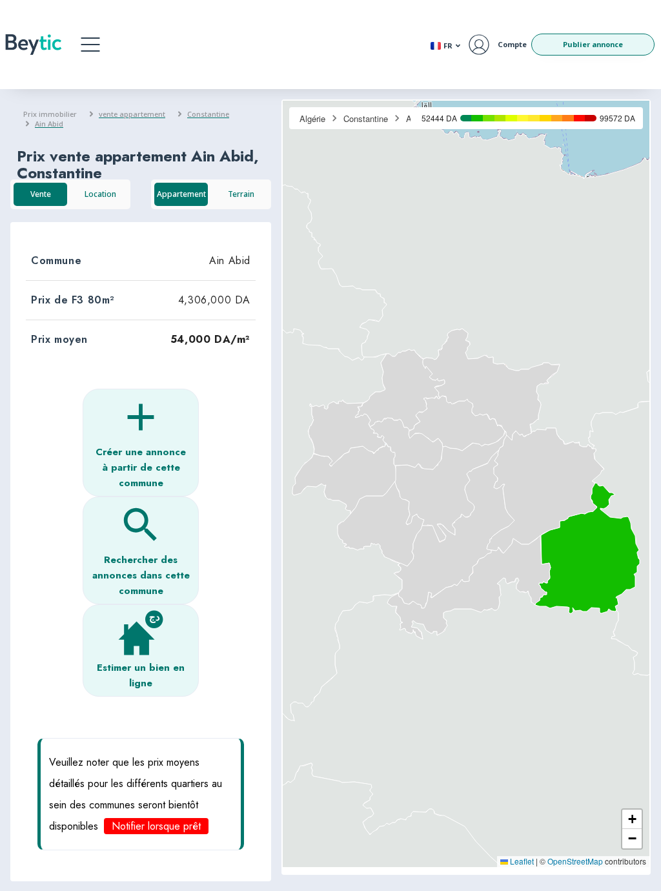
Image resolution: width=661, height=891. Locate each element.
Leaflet (521, 860)
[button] (90, 44)
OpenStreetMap (575, 860)
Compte (512, 44)
